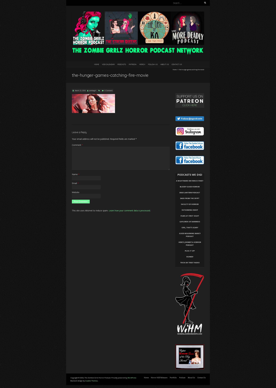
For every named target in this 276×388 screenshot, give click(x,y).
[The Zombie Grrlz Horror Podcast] (138, 13)
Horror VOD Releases (159, 377)
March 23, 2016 (80, 91)
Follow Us (153, 64)
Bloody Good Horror (190, 187)
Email (75, 183)
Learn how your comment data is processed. (130, 210)
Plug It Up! (190, 251)
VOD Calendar (108, 64)
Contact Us (177, 64)
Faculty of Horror (190, 204)
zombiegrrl (92, 91)
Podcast (182, 377)
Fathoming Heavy (190, 210)
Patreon (132, 64)
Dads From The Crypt (189, 198)
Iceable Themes (91, 381)
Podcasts (121, 64)
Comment (77, 145)
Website (75, 192)
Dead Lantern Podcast (189, 192)
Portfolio (173, 377)
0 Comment (109, 91)
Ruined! (189, 257)
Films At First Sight (190, 216)
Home (96, 64)
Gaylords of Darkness (190, 222)
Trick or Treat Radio (190, 262)
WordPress (132, 378)
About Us (164, 64)
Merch (142, 64)
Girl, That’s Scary (190, 227)
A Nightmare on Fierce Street (189, 181)
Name (75, 174)
